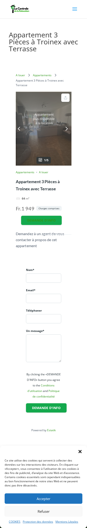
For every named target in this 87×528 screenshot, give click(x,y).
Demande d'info (41, 220)
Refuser (44, 511)
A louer (20, 75)
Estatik (51, 430)
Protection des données (38, 522)
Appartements (42, 75)
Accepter (43, 498)
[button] (80, 451)
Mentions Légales (66, 522)
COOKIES (14, 522)
